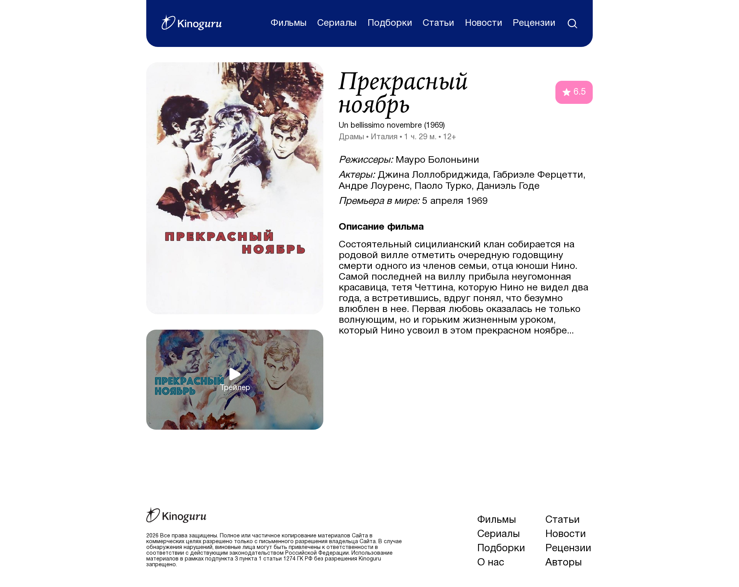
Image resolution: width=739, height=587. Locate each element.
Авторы (563, 562)
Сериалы (337, 23)
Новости (483, 23)
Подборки (390, 23)
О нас (490, 562)
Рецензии (534, 23)
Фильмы (289, 23)
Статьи (438, 23)
